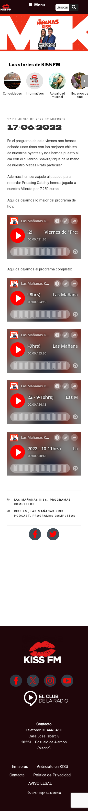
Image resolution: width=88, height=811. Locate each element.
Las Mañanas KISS (30, 499)
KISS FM (21, 511)
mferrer (58, 119)
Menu (39, 5)
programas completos (54, 515)
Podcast (22, 515)
